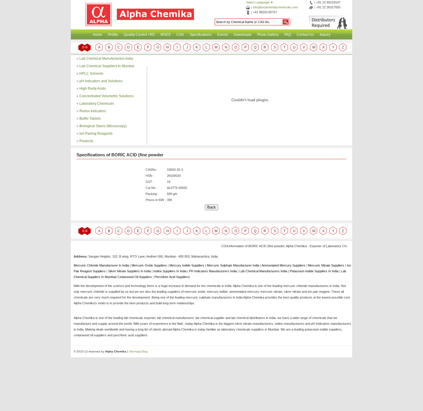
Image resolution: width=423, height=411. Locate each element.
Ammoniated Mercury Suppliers (284, 265)
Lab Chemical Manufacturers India (106, 59)
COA (180, 35)
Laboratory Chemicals (96, 104)
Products (86, 141)
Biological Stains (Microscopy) (103, 126)
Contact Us (305, 35)
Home (97, 35)
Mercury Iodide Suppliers (187, 265)
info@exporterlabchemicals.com (275, 7)
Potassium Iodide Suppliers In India (314, 271)
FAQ (287, 35)
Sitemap (134, 351)
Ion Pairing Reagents (96, 134)
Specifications (201, 35)
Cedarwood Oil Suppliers (135, 277)
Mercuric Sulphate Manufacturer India (233, 265)
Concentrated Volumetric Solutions (106, 96)
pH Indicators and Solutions (101, 81)
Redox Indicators (92, 111)
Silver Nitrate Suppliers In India (130, 271)
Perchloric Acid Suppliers (172, 277)
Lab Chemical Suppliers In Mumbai (106, 66)
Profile (113, 35)
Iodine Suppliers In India (170, 271)
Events (222, 35)
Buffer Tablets (90, 119)
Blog (145, 351)
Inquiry (325, 35)
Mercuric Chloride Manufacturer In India (102, 265)
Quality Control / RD (139, 35)
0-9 (84, 47)
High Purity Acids (92, 89)
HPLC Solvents (91, 74)
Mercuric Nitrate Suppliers (326, 265)
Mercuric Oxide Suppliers (149, 265)
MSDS (166, 35)
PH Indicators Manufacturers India (213, 271)
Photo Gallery (268, 35)
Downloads (242, 35)
